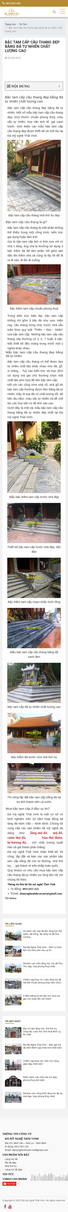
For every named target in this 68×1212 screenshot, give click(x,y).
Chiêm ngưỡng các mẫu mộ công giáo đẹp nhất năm (41, 1062)
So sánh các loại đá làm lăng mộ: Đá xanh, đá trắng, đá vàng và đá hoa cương (42, 934)
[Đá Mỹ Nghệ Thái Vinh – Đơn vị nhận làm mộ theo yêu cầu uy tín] (13, 951)
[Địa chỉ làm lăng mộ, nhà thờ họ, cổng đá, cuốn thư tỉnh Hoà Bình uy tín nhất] (13, 1032)
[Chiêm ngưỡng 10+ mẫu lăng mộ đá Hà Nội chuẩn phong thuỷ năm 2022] (13, 983)
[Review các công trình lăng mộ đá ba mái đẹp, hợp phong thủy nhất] (13, 1097)
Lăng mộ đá (11, 1159)
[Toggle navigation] (61, 11)
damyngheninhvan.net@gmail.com (30, 1150)
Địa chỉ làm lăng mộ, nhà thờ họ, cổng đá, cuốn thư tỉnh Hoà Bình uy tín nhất (42, 1031)
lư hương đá (16, 842)
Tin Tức (23, 24)
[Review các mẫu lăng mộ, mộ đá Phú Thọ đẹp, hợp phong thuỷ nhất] (13, 967)
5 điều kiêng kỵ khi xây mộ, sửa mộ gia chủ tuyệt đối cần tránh (41, 997)
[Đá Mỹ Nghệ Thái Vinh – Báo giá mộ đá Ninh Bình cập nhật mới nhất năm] (13, 1048)
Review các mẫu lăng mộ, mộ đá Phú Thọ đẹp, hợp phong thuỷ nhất (43, 965)
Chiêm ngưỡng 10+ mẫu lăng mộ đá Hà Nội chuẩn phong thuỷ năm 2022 (42, 981)
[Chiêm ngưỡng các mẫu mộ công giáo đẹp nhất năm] (13, 1065)
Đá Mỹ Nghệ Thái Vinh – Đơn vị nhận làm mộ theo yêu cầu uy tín (42, 949)
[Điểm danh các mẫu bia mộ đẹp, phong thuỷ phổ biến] (13, 1081)
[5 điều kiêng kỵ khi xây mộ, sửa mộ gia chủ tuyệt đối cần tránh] (13, 999)
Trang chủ (10, 24)
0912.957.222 (12, 3)
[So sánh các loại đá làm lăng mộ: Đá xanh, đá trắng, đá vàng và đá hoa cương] (13, 935)
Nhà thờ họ (11, 1166)
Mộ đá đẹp (10, 1162)
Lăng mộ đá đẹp (13, 1169)
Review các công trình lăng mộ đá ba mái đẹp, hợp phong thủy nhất (42, 1095)
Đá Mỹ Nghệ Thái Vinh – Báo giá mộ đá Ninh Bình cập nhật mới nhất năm (42, 1046)
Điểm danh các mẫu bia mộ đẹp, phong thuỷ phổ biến (40, 1078)
